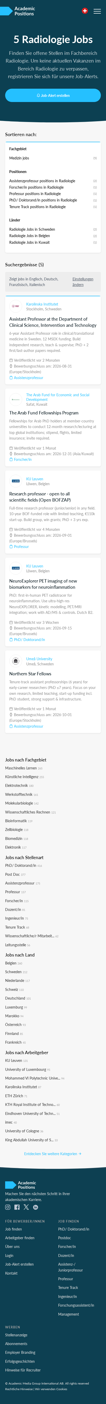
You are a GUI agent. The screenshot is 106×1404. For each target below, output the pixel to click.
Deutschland (18, 998)
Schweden (53, 308)
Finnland (14, 1033)
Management (68, 1314)
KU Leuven (34, 478)
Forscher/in (22, 459)
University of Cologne (24, 1130)
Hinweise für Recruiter (23, 1369)
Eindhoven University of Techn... (32, 1113)
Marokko (14, 1015)
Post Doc (15, 874)
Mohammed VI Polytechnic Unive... (34, 1078)
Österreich (15, 1024)
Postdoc (64, 1237)
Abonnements (16, 1343)
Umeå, (31, 663)
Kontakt (11, 1273)
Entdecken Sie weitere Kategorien (51, 1153)
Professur (21, 546)
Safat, (31, 404)
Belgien (44, 483)
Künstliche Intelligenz (24, 776)
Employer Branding (20, 1352)
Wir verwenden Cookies (51, 1389)
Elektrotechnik (19, 785)
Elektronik (15, 847)
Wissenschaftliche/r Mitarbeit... (31, 935)
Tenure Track (17, 927)
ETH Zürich (16, 1095)
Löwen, (32, 483)
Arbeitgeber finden (19, 1237)
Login (9, 1255)
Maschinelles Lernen (23, 767)
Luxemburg (16, 1007)
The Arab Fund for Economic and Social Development (57, 397)
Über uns (12, 1246)
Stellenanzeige (16, 1334)
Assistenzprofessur (28, 377)
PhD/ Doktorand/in (29, 639)
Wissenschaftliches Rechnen (30, 812)
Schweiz (14, 989)
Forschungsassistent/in (76, 1305)
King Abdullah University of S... (31, 1139)
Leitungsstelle (17, 944)
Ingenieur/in (16, 918)
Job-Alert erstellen (55, 95)
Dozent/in (15, 909)
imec (11, 1122)
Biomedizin (16, 838)
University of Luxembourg (27, 1069)
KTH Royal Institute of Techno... (32, 1104)
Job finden (13, 1229)
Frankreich (15, 1042)
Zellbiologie (16, 829)
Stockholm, (35, 308)
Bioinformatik (18, 820)
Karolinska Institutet (42, 304)
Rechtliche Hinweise (19, 1389)
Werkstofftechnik (21, 794)
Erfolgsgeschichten (20, 1361)
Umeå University (39, 658)
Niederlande (17, 980)
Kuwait (41, 404)
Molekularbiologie (22, 803)
